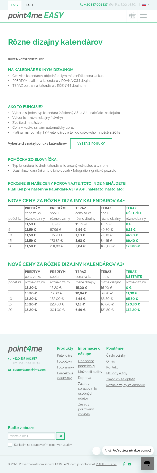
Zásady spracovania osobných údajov (87, 391)
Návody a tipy (116, 373)
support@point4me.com (29, 369)
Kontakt (112, 367)
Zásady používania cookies (86, 409)
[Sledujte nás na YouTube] (129, 464)
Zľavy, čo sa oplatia (120, 379)
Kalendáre (64, 355)
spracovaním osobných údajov (51, 444)
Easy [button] (14, 5)
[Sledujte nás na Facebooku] (124, 464)
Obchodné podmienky (86, 363)
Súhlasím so (43, 444)
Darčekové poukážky (65, 375)
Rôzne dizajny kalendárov (125, 385)
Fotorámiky (65, 367)
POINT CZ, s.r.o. (106, 464)
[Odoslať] (60, 436)
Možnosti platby (90, 372)
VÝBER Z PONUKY (91, 143)
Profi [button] (29, 5)
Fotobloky (64, 361)
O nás (110, 361)
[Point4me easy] (36, 16)
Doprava (84, 378)
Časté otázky (116, 355)
